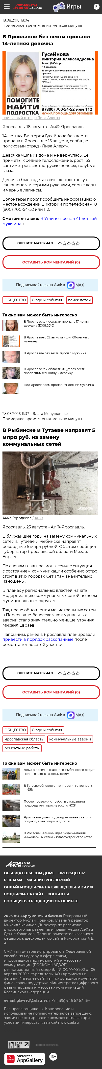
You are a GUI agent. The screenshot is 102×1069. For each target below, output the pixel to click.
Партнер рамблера (46, 1044)
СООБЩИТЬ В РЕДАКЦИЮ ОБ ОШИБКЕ (41, 901)
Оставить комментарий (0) (51, 262)
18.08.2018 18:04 (15, 20)
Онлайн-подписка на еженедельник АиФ (48, 887)
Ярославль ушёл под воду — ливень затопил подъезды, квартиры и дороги (59, 819)
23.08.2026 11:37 (15, 413)
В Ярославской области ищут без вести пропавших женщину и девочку (54, 371)
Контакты (58, 894)
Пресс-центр (71, 873)
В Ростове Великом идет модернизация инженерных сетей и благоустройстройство (58, 835)
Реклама (13, 880)
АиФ (39, 518)
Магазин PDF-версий (48, 880)
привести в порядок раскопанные (38, 639)
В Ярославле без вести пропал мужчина (55, 353)
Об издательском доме (29, 873)
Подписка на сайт (24, 894)
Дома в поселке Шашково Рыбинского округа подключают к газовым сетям (60, 772)
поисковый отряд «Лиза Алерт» (31, 118)
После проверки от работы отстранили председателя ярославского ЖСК (54, 803)
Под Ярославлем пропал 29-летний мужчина (59, 385)
